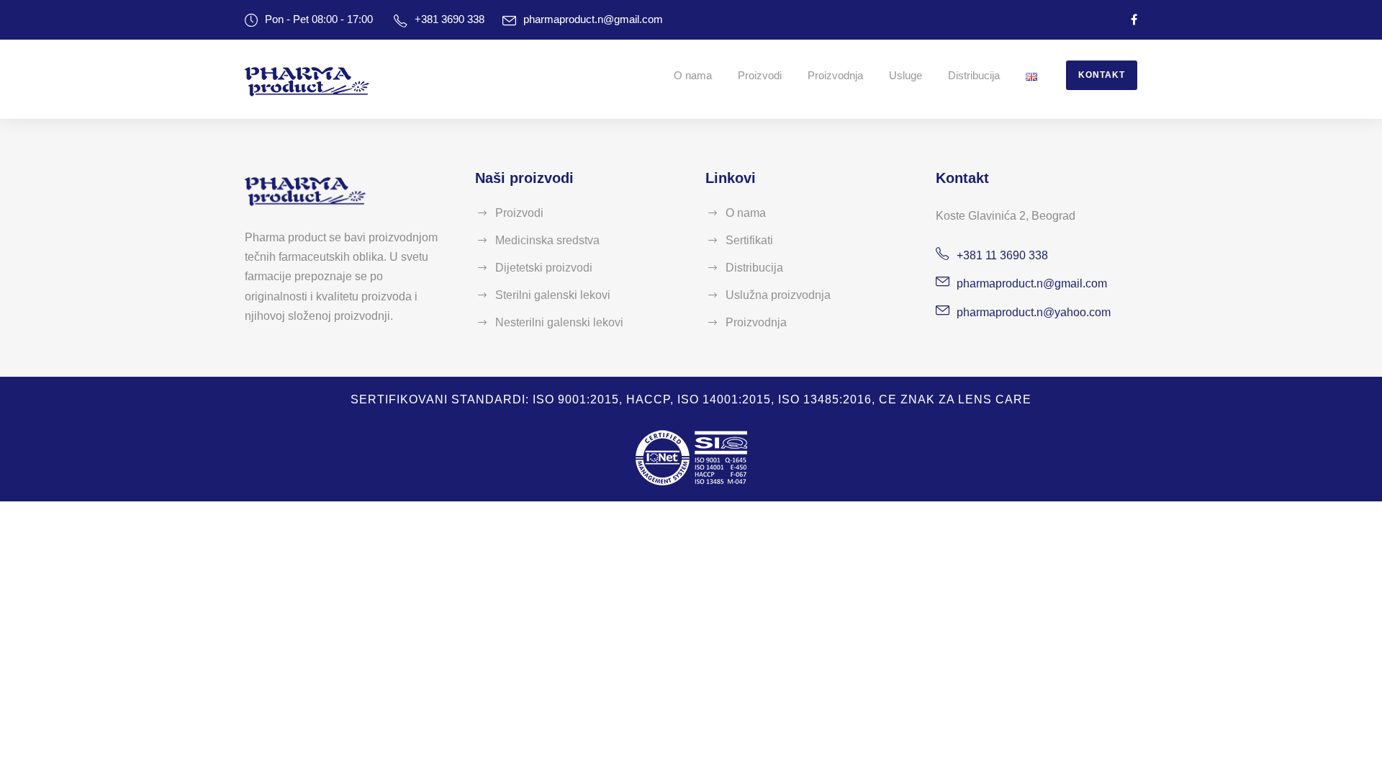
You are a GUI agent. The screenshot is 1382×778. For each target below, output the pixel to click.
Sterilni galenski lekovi (552, 295)
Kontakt (1101, 75)
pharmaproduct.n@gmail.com (593, 19)
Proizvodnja (835, 75)
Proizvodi (760, 75)
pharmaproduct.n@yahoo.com (1034, 312)
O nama (693, 75)
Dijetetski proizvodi (543, 267)
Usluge (905, 75)
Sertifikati (749, 240)
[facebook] (1134, 20)
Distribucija (974, 75)
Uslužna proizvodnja (778, 295)
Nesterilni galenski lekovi (559, 322)
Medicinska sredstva (547, 240)
